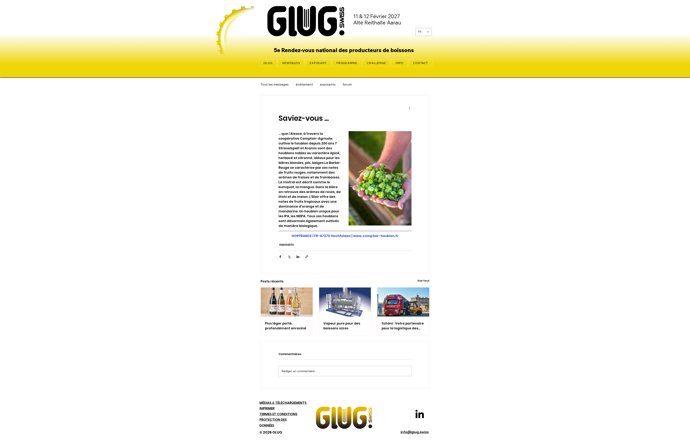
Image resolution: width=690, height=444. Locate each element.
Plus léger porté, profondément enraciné (285, 325)
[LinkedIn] (420, 414)
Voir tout (423, 280)
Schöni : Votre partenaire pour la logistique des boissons (403, 326)
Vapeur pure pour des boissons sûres (341, 325)
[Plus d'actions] (409, 108)
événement (304, 84)
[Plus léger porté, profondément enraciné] (287, 302)
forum (347, 84)
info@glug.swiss (415, 432)
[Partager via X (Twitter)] (289, 256)
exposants (327, 84)
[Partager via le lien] (306, 256)
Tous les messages (275, 84)
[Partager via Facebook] (280, 256)
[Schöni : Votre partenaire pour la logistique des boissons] (403, 302)
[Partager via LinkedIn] (298, 256)
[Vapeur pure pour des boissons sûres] (345, 302)
